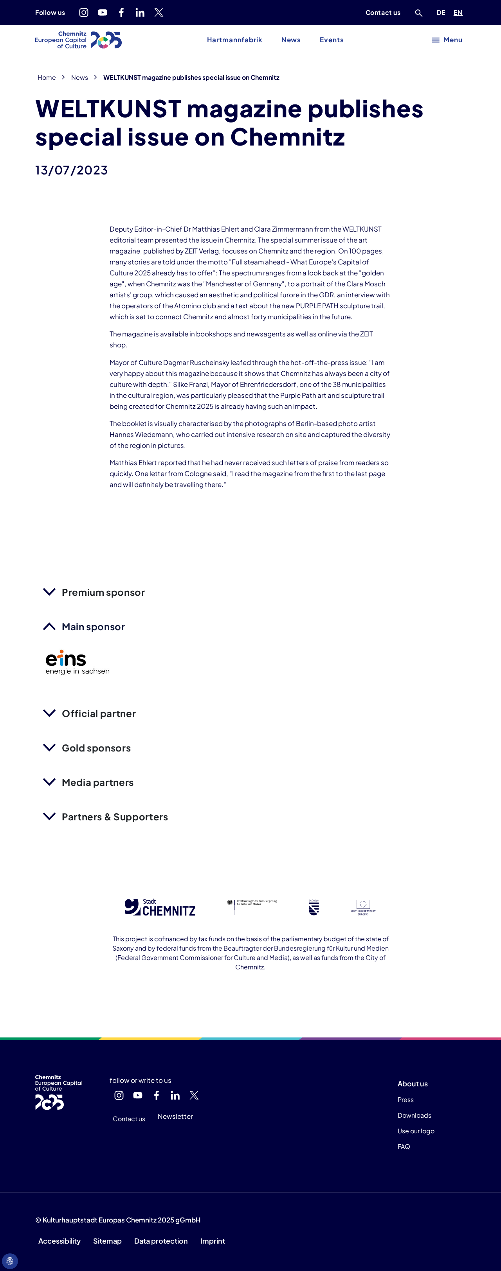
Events (332, 40)
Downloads (414, 1115)
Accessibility (59, 1240)
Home (47, 77)
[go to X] (159, 12)
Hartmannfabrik (234, 40)
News (291, 40)
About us (413, 1083)
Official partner (99, 713)
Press (406, 1099)
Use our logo (416, 1131)
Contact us (383, 12)
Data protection (161, 1240)
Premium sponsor (103, 592)
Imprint (212, 1240)
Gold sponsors (96, 747)
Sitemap (107, 1240)
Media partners (98, 782)
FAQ (404, 1146)
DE (442, 12)
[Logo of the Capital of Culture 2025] (78, 40)
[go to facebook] (121, 12)
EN (459, 12)
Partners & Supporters (115, 816)
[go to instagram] (83, 12)
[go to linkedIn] (140, 12)
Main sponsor (93, 626)
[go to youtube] (102, 12)
